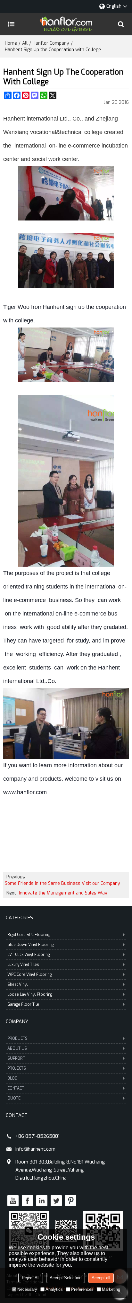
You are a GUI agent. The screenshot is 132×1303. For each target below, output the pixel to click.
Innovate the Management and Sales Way (63, 893)
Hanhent (53, 307)
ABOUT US (17, 1048)
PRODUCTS (17, 1038)
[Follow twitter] (56, 1200)
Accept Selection (65, 1277)
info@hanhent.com (35, 1149)
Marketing (111, 1289)
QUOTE (14, 1098)
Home (11, 43)
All (25, 43)
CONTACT (15, 1088)
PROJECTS (16, 1068)
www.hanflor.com (25, 792)
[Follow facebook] (27, 1200)
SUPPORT (16, 1058)
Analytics (54, 1289)
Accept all (101, 1277)
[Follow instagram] (70, 1200)
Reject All (30, 1277)
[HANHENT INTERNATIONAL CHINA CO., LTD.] (66, 24)
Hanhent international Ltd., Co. (42, 118)
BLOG (12, 1078)
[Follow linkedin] (41, 1200)
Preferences (82, 1289)
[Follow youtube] (13, 1200)
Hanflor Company (51, 43)
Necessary (27, 1289)
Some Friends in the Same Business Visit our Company (62, 883)
